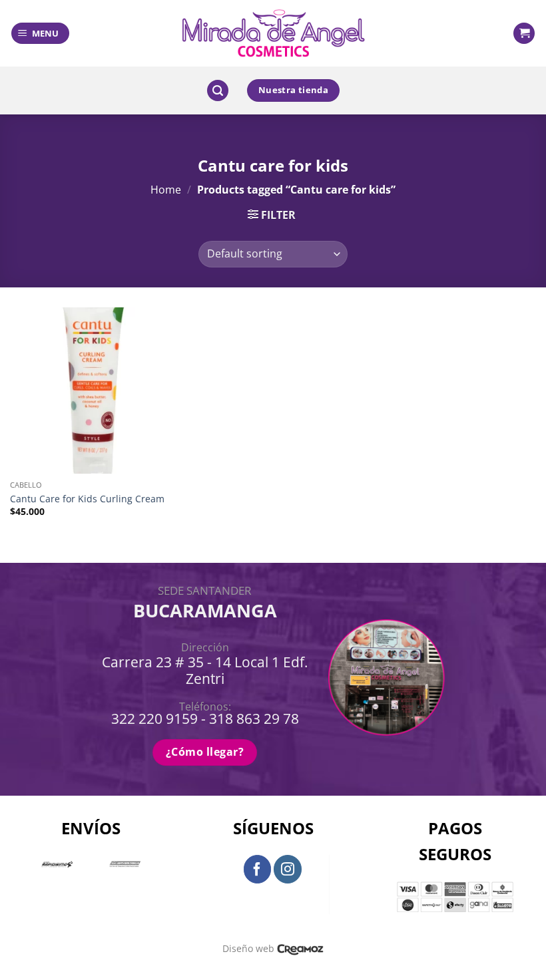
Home (165, 189)
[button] (40, 34)
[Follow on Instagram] (288, 869)
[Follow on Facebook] (258, 869)
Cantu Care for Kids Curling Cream (87, 499)
